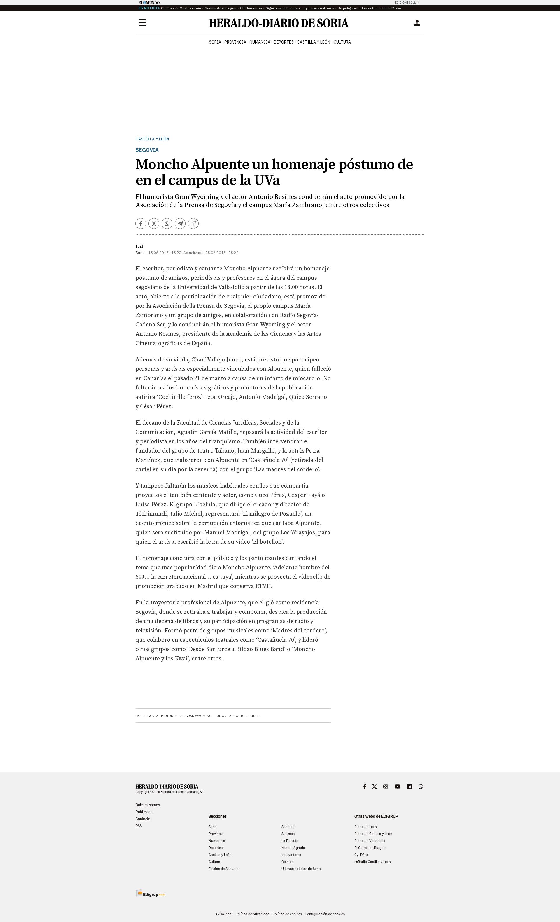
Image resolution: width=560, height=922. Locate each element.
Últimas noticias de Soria (301, 869)
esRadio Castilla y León (372, 862)
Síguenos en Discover (283, 8)
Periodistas (172, 716)
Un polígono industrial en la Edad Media (369, 8)
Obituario (168, 8)
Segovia (151, 716)
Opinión (287, 862)
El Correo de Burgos (369, 848)
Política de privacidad (252, 914)
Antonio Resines (244, 716)
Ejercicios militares (319, 8)
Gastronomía (190, 8)
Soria (213, 827)
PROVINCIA (235, 42)
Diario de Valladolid (369, 841)
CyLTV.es (361, 855)
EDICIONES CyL (405, 2)
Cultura (214, 862)
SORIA (215, 42)
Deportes (216, 848)
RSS (139, 826)
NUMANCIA (260, 42)
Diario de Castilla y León (373, 834)
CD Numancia (251, 8)
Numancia (217, 841)
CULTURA (342, 42)
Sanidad (288, 827)
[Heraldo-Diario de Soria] (279, 22)
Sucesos (288, 834)
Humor (220, 716)
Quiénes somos (148, 805)
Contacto (143, 819)
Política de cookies (287, 914)
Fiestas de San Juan (225, 869)
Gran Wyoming (198, 716)
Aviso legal (223, 914)
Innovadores (291, 855)
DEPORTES (284, 42)
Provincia (216, 834)
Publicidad (144, 812)
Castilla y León (152, 139)
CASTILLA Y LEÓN (313, 42)
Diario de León (365, 827)
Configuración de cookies (325, 914)
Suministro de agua (220, 8)
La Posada (289, 841)
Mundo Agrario (293, 848)
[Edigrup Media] (150, 893)
